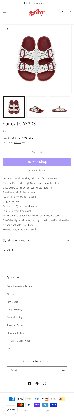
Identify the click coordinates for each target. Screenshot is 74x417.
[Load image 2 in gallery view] (36, 107)
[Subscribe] (63, 370)
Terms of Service (16, 325)
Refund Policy (14, 317)
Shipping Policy (15, 333)
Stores (10, 294)
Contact (11, 348)
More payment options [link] (37, 170)
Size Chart (12, 301)
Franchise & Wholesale (19, 286)
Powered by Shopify (45, 411)
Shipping (17, 142)
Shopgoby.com (32, 411)
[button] (4, 12)
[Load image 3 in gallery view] (59, 107)
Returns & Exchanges (18, 340)
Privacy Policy (14, 309)
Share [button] (10, 249)
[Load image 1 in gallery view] (14, 107)
